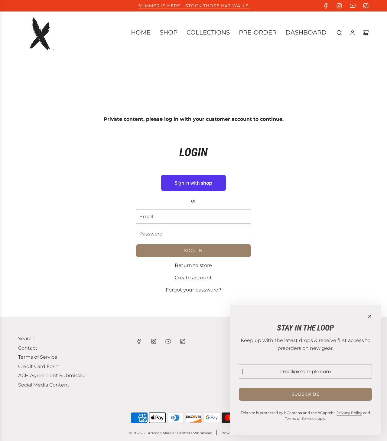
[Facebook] (326, 6)
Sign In (193, 250)
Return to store (193, 265)
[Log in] (352, 32)
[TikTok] (365, 6)
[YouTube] (352, 6)
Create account (193, 278)
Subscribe (305, 394)
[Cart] (365, 32)
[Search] (339, 32)
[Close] (369, 316)
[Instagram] (339, 6)
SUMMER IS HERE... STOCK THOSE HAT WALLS (193, 5)
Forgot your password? (193, 290)
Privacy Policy (349, 412)
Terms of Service (299, 418)
